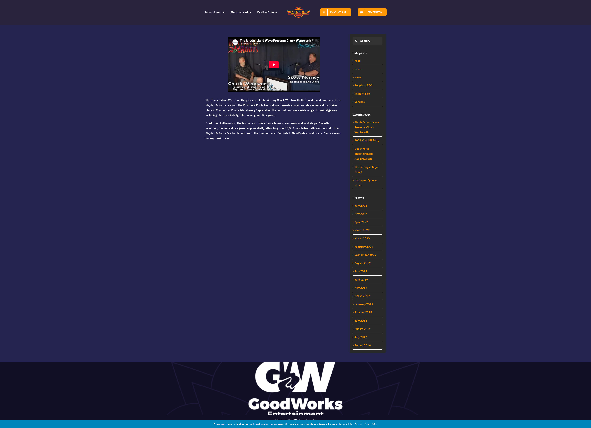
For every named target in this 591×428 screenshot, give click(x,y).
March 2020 (362, 238)
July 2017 (360, 337)
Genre (358, 69)
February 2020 (363, 246)
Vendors (359, 102)
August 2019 (362, 263)
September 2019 (365, 255)
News (358, 77)
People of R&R (363, 85)
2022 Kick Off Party (366, 140)
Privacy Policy (371, 424)
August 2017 (362, 329)
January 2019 (363, 312)
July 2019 (360, 271)
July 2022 (360, 205)
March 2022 (362, 230)
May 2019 (360, 287)
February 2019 (363, 304)
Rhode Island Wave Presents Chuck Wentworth (366, 127)
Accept (358, 424)
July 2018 (360, 320)
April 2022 (361, 222)
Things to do (362, 93)
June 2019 (361, 279)
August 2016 (362, 345)
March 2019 (362, 296)
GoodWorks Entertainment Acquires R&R (363, 154)
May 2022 (360, 214)
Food (357, 60)
